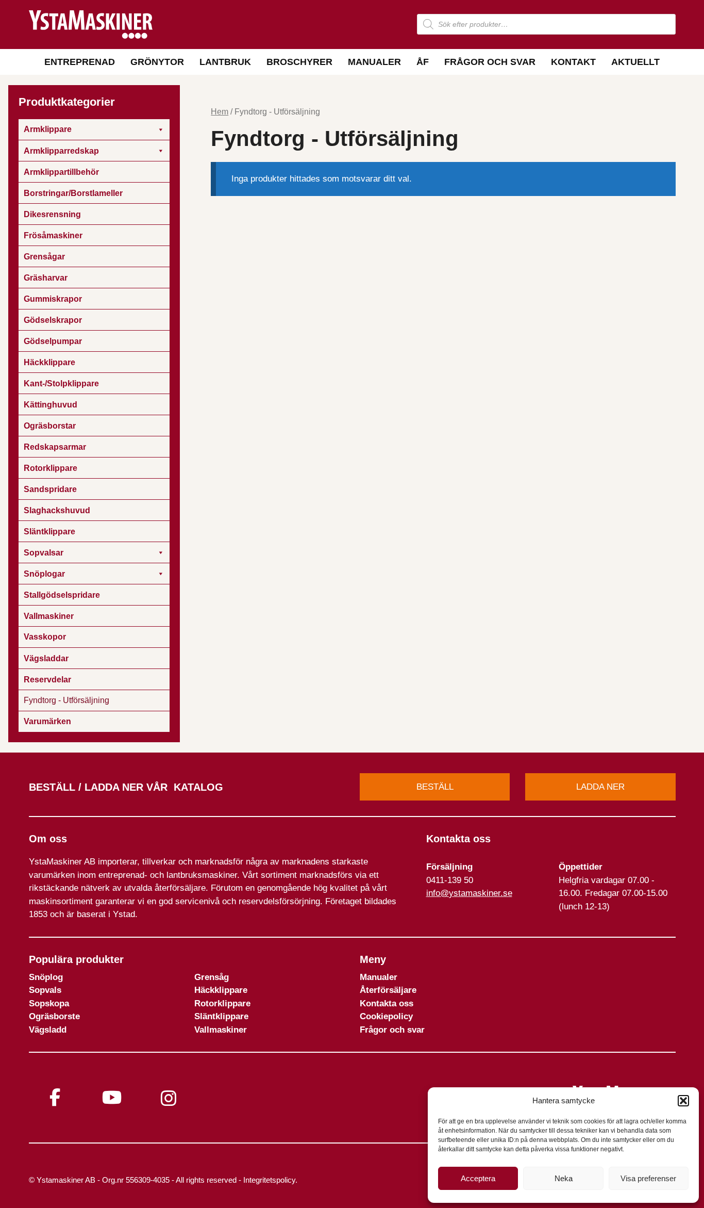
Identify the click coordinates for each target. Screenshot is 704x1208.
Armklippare (48, 129)
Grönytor (157, 62)
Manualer (374, 62)
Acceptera (478, 1178)
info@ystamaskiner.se (469, 893)
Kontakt (573, 62)
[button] (683, 1101)
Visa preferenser (648, 1178)
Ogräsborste (54, 1016)
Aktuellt (635, 62)
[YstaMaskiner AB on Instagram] (168, 1098)
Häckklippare (220, 990)
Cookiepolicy (386, 1016)
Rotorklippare (222, 1003)
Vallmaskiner (220, 1030)
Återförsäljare (388, 990)
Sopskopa (49, 1003)
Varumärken (47, 721)
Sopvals (45, 990)
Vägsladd (47, 1030)
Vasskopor (45, 636)
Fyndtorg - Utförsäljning (66, 700)
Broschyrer (299, 62)
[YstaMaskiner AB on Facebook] (55, 1097)
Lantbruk (225, 62)
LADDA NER (600, 787)
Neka (564, 1178)
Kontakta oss (386, 1003)
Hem (219, 111)
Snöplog (46, 977)
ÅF (422, 62)
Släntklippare (221, 1016)
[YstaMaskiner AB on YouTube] (112, 1097)
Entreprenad (79, 62)
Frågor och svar (489, 62)
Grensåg (211, 977)
